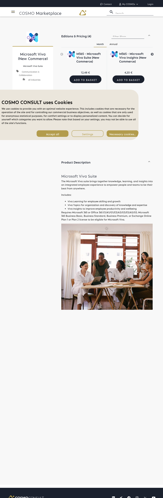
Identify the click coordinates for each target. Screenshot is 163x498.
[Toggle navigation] (13, 11)
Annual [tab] (113, 43)
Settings (87, 134)
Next (152, 54)
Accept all (52, 134)
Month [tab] (100, 43)
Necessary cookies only (123, 134)
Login (150, 3)
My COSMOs (129, 3)
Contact (108, 3)
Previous (61, 54)
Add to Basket (85, 79)
